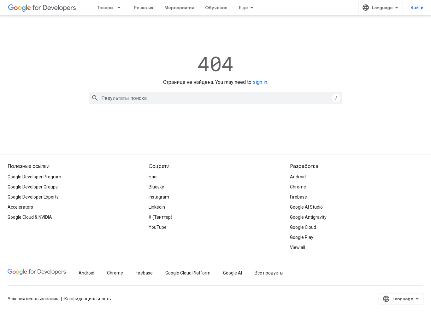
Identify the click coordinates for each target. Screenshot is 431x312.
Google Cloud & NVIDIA (30, 217)
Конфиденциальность (87, 298)
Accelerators (20, 207)
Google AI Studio (306, 207)
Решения (143, 7)
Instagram (159, 196)
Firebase (298, 196)
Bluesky (156, 186)
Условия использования (33, 298)
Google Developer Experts (33, 196)
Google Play (301, 237)
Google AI (232, 272)
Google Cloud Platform (187, 272)
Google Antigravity (308, 217)
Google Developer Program (34, 176)
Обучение (216, 7)
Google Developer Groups (33, 186)
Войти (416, 7)
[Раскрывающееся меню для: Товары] (120, 7)
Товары (105, 7)
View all (297, 247)
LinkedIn (157, 207)
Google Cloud (303, 227)
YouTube (158, 227)
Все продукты (269, 272)
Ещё (243, 7)
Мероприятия (179, 7)
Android (298, 176)
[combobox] (215, 98)
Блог (153, 176)
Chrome (298, 186)
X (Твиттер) (160, 217)
